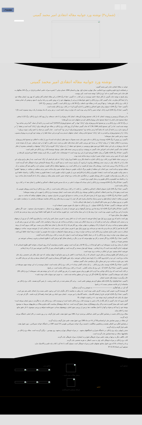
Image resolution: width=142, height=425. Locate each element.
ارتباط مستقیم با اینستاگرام (71, 390)
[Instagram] (21, 411)
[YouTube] (25, 411)
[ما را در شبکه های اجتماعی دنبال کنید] (18, 411)
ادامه (98, 387)
